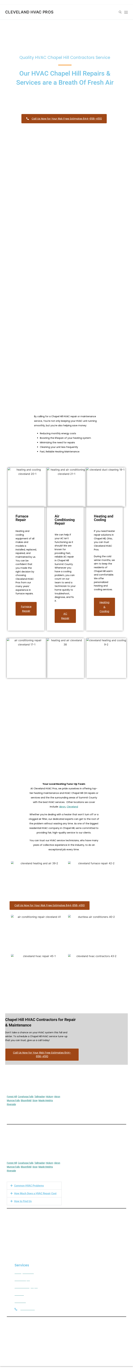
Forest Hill (12, 1096)
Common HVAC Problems (29, 1185)
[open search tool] (120, 12)
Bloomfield (26, 1100)
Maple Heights (45, 1100)
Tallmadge (39, 1096)
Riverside (11, 1104)
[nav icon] (126, 12)
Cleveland (72, 806)
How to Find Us (23, 1201)
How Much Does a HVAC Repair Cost (35, 1193)
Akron (62, 806)
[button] (34, 1185)
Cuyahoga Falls (25, 1096)
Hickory (49, 1096)
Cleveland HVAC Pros (29, 12)
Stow (34, 1100)
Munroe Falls (13, 1100)
